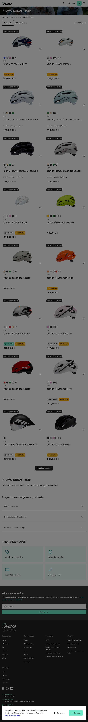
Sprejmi (77, 713)
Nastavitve (61, 713)
